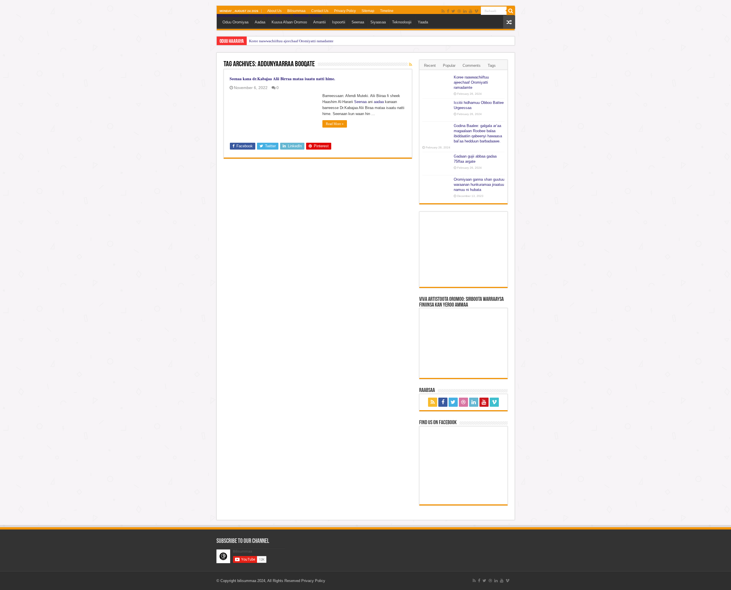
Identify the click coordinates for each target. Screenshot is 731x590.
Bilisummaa (296, 11)
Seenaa (358, 22)
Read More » (335, 124)
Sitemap (368, 11)
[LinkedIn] (465, 11)
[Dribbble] (459, 11)
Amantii (319, 22)
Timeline (386, 11)
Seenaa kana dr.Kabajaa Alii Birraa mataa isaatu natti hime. (282, 79)
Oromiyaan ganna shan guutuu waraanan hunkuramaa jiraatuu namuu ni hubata (479, 184)
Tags (492, 65)
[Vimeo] (476, 11)
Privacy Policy (345, 11)
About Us (274, 11)
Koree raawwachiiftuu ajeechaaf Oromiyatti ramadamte (291, 41)
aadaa (379, 102)
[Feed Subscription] (410, 64)
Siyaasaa (378, 22)
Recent (430, 65)
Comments (472, 65)
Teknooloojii (401, 22)
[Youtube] (470, 11)
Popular (449, 65)
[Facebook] (448, 11)
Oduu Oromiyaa (235, 22)
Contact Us (319, 11)
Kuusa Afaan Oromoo (289, 22)
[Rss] (443, 11)
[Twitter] (453, 11)
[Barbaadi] (511, 11)
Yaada (423, 22)
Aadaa (260, 22)
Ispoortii (338, 22)
